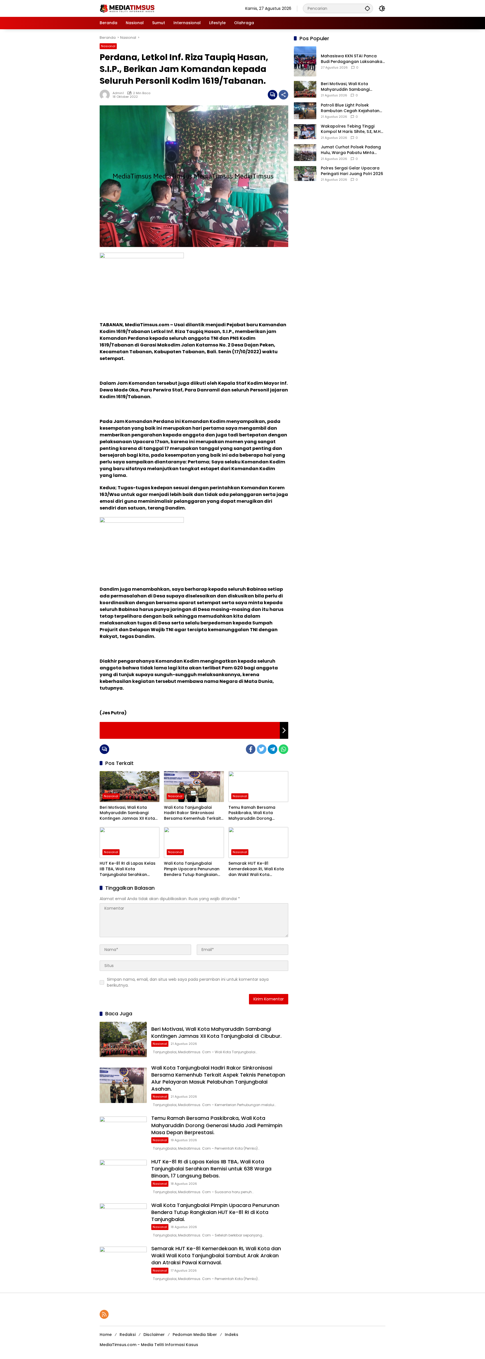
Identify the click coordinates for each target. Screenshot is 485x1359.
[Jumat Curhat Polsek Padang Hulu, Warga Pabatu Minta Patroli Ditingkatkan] (305, 152)
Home (106, 1334)
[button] (367, 8)
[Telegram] (272, 749)
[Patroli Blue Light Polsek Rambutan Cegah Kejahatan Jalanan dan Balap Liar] (305, 110)
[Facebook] (250, 749)
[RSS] (104, 1314)
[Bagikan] (283, 94)
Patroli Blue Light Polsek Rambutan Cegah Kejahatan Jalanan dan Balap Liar (350, 108)
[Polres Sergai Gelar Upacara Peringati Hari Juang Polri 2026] (305, 173)
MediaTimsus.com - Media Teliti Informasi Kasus (149, 1344)
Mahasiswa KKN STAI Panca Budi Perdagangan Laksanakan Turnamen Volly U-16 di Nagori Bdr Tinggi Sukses (353, 58)
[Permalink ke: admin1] (106, 95)
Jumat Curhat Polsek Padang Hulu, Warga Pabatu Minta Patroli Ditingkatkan (351, 149)
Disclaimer (154, 1334)
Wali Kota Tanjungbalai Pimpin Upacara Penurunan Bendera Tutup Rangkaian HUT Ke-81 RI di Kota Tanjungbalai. (191, 869)
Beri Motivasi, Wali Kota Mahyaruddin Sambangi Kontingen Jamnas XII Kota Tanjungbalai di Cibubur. (127, 813)
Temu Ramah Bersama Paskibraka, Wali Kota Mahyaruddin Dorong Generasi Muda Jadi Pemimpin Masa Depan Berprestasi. (251, 813)
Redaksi (128, 1334)
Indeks (231, 1334)
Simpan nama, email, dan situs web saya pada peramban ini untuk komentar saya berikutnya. (188, 982)
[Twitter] (261, 749)
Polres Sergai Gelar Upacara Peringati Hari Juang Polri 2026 (352, 171)
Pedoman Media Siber (195, 1334)
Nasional (108, 46)
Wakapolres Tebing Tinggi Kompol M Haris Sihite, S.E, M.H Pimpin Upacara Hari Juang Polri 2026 (351, 129)
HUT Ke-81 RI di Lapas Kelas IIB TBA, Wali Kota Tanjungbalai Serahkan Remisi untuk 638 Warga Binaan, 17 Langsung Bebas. (127, 869)
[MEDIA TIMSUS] (128, 8)
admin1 (118, 93)
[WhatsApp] (283, 749)
